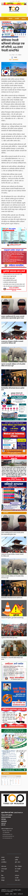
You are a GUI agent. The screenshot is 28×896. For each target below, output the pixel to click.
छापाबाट (16, 871)
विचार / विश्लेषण (18, 866)
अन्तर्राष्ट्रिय (3, 862)
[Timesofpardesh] (14, 406)
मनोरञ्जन (17, 875)
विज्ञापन (15, 894)
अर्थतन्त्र (24, 18)
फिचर (2, 871)
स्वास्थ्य (2, 878)
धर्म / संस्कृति (17, 868)
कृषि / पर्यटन (17, 862)
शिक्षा (2, 875)
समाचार (10, 18)
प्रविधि (16, 859)
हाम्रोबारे (7, 894)
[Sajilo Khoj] (14, 4)
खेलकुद (2, 880)
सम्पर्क (11, 894)
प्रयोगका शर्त (20, 894)
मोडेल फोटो (17, 880)
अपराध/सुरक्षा (4, 868)
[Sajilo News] (14, 671)
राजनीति (17, 18)
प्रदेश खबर (3, 866)
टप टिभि (16, 878)
